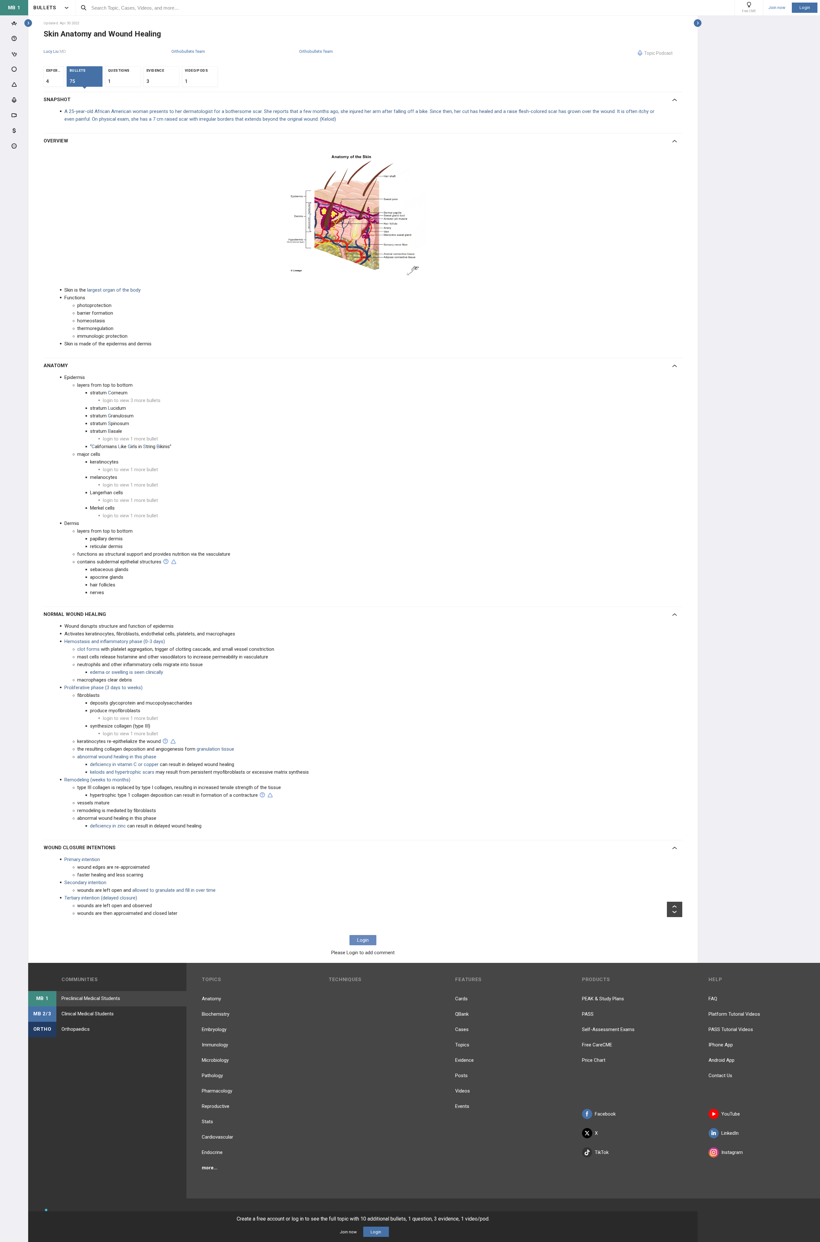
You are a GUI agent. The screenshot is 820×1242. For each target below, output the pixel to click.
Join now (776, 7)
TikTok (602, 1152)
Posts (461, 1075)
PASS (588, 1014)
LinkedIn (730, 1133)
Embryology (214, 1029)
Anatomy (211, 999)
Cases (462, 1029)
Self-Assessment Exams (608, 1029)
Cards (461, 999)
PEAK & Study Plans (603, 999)
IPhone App (721, 1045)
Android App (721, 1060)
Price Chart (593, 1060)
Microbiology (215, 1060)
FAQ (713, 999)
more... (209, 1168)
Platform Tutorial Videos (734, 1014)
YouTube (730, 1114)
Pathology (212, 1075)
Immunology (215, 1045)
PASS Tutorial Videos (731, 1029)
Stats (207, 1122)
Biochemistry (215, 1014)
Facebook (605, 1114)
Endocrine (212, 1152)
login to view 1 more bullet (130, 439)
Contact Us (720, 1075)
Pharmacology (217, 1091)
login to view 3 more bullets (131, 400)
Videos (462, 1091)
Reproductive (215, 1106)
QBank (462, 1014)
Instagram (732, 1152)
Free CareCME (597, 1045)
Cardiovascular (217, 1137)
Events (462, 1106)
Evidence (464, 1060)
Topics (462, 1045)
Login (805, 7)
